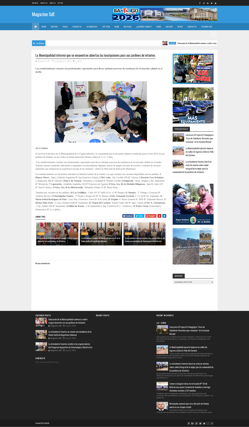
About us (52, 3)
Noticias (128, 26)
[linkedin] (207, 3)
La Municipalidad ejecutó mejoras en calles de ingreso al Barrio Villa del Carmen (200, 152)
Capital (160, 43)
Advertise (35, 3)
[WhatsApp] (208, 423)
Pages (65, 26)
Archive (54, 26)
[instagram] (203, 3)
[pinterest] (200, 423)
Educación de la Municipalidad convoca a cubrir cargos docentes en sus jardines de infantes (200, 43)
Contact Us (43, 3)
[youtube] (215, 3)
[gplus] (192, 423)
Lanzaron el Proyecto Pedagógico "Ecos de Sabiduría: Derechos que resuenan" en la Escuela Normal (200, 138)
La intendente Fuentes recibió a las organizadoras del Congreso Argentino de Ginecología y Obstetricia (145, 240)
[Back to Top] (212, 423)
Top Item (60, 3)
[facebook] (200, 3)
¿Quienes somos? (144, 26)
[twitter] (211, 3)
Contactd (77, 26)
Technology (91, 26)
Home (44, 26)
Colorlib (46, 423)
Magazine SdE (43, 14)
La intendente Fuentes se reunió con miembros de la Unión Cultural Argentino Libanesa (100, 240)
